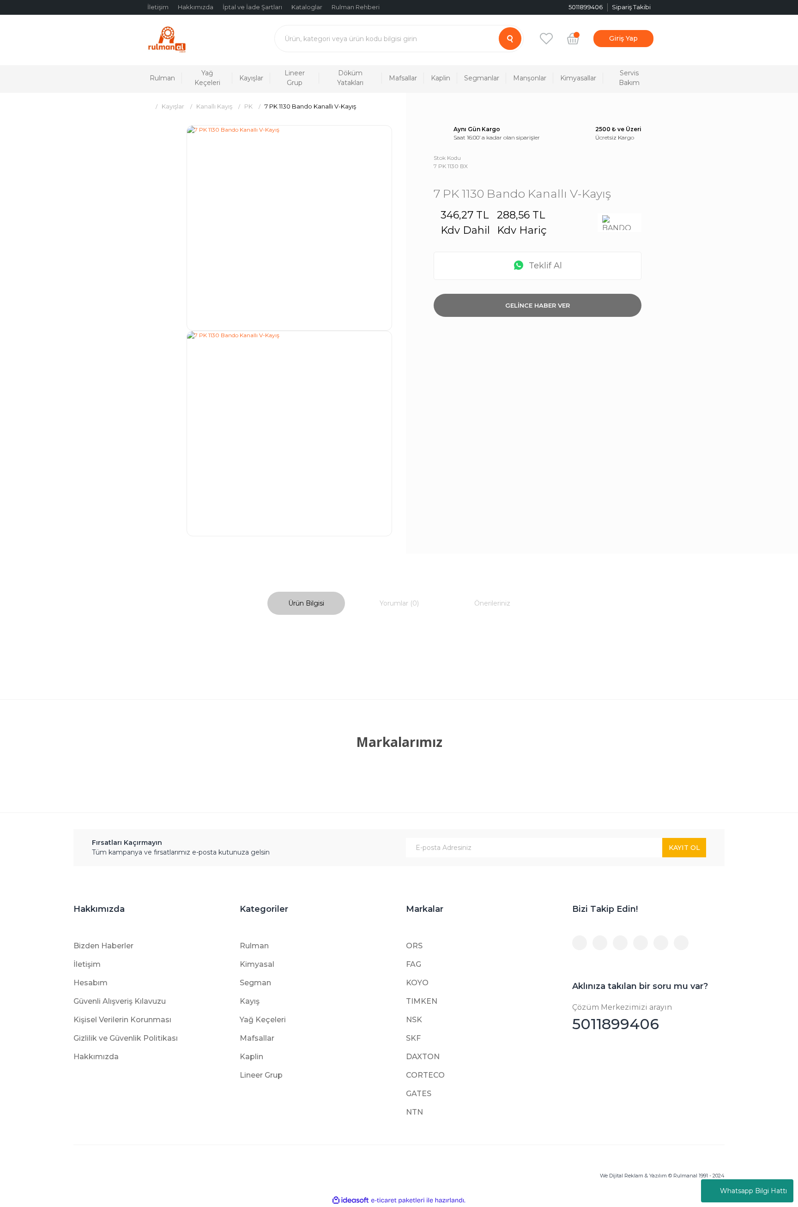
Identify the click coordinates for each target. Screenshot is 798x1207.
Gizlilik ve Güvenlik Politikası (125, 1038)
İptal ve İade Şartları (252, 7)
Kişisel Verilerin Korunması (122, 1019)
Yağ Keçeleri (263, 1019)
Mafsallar (257, 1038)
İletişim (158, 7)
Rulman (254, 945)
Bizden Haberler (103, 945)
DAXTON (423, 1056)
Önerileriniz (492, 603)
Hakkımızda (195, 7)
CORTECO (425, 1075)
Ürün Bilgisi (306, 603)
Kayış (250, 1001)
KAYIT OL (684, 847)
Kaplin (251, 1056)
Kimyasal (257, 964)
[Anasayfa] (146, 106)
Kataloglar (306, 7)
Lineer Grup (261, 1075)
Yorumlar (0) (399, 603)
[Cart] (573, 38)
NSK (414, 1019)
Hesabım (90, 982)
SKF (413, 1038)
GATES (418, 1093)
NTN (414, 1112)
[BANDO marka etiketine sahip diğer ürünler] (619, 222)
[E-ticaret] (398, 1200)
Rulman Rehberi (356, 7)
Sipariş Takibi (631, 7)
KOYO (417, 982)
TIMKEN (421, 1001)
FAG (413, 964)
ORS (414, 945)
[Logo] (167, 38)
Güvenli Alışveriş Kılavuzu (119, 1001)
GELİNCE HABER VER (537, 305)
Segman (255, 982)
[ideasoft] (350, 1200)
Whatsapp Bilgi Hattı (753, 1191)
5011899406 (622, 1018)
